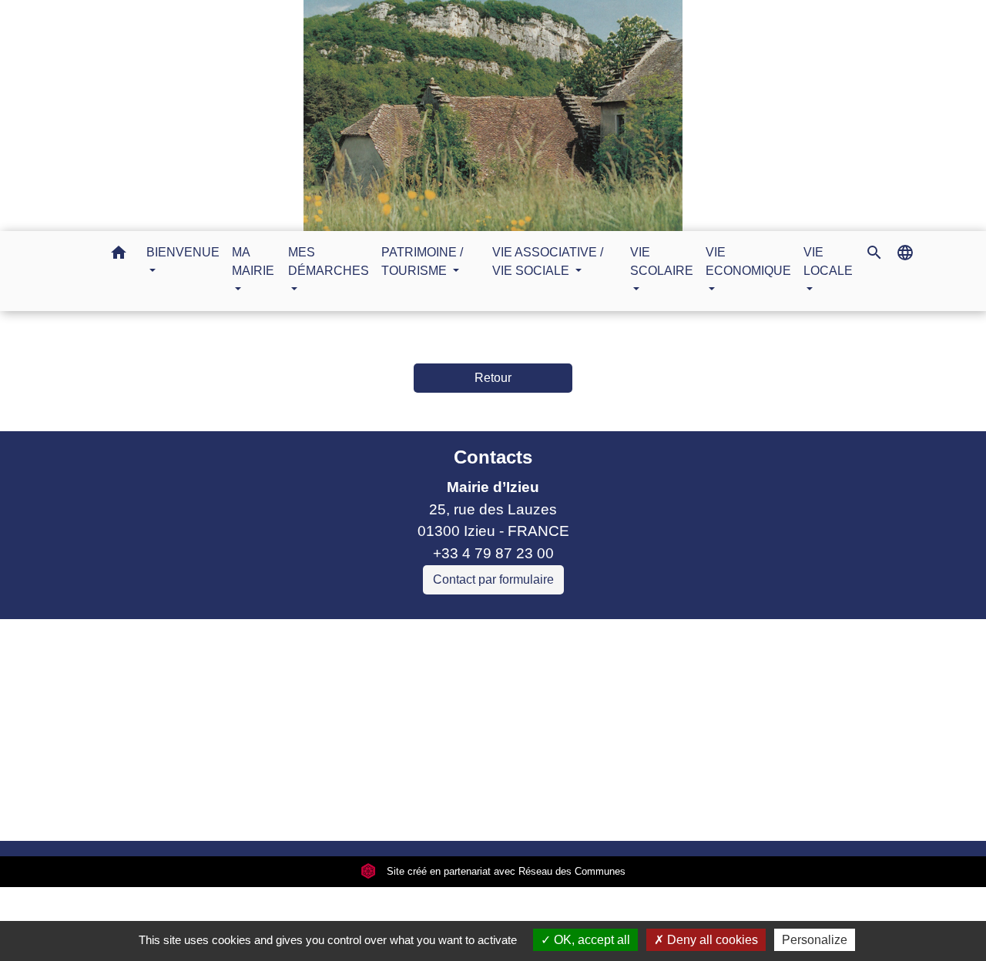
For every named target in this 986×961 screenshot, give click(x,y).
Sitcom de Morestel (276, 740)
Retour (493, 377)
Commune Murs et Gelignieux (311, 717)
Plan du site (622, 809)
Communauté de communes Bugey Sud (346, 673)
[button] (118, 255)
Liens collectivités (346, 637)
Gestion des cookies (745, 809)
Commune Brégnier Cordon (304, 696)
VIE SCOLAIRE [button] (661, 261)
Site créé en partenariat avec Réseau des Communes (504, 871)
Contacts (493, 457)
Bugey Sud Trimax (274, 762)
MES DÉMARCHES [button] (328, 261)
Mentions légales (223, 809)
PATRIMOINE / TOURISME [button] (422, 261)
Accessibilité (526, 809)
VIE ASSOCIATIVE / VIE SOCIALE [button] (547, 261)
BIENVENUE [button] (183, 252)
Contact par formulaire (493, 579)
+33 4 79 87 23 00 (493, 553)
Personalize (814, 939)
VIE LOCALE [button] (828, 261)
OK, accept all (590, 939)
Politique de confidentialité (382, 809)
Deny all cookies (711, 939)
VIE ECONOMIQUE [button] (748, 261)
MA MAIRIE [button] (253, 261)
